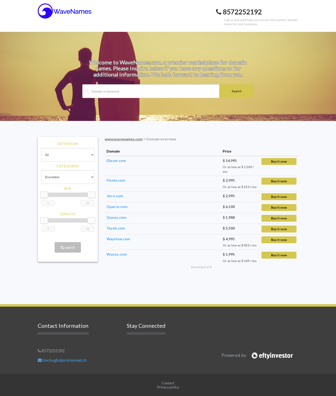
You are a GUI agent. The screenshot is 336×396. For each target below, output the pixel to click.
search (69, 247)
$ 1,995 (229, 254)
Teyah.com (116, 228)
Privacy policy (168, 387)
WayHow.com (118, 239)
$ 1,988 (229, 217)
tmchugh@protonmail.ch (64, 360)
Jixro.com (115, 196)
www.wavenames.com (124, 139)
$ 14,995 (230, 160)
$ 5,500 (229, 228)
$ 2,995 (229, 180)
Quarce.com (117, 206)
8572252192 (52, 350)
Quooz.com (116, 217)
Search (237, 91)
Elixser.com (116, 160)
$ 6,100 (229, 206)
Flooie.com (116, 180)
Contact (168, 383)
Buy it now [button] (279, 161)
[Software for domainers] (270, 355)
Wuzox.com (117, 254)
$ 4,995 (229, 239)
